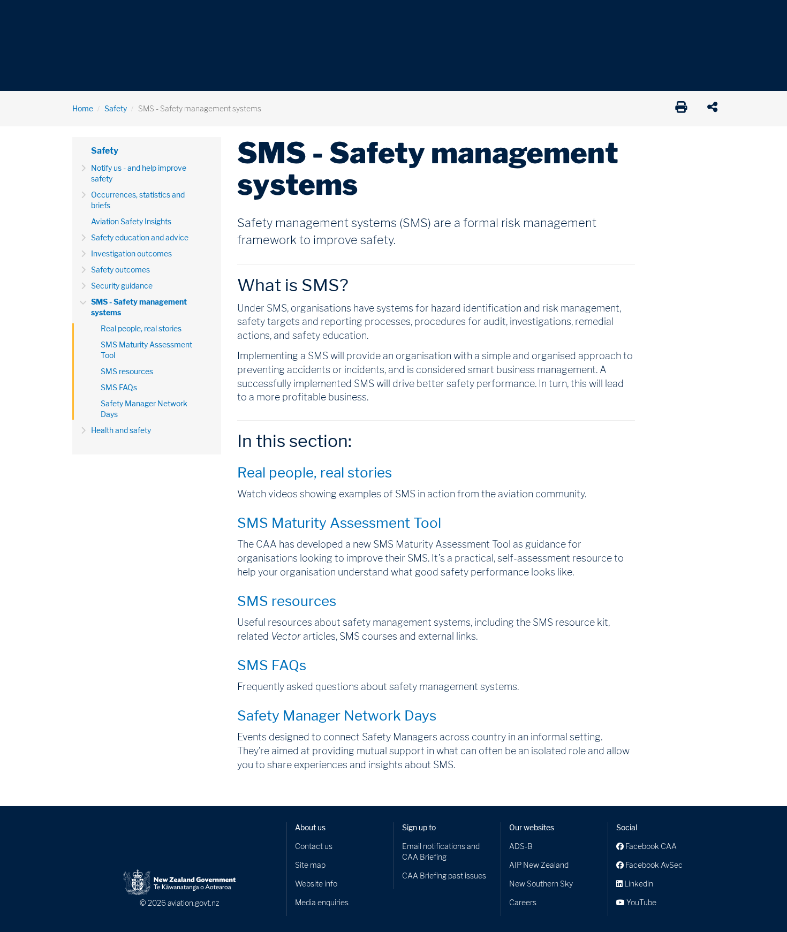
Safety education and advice (139, 237)
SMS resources (127, 371)
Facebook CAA (650, 846)
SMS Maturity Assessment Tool (146, 350)
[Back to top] (757, 902)
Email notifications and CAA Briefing (441, 851)
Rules (466, 15)
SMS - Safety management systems (139, 307)
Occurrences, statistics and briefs (138, 200)
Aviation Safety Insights (131, 221)
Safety (506, 15)
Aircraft (85, 15)
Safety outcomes (120, 269)
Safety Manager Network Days (144, 409)
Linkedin (638, 883)
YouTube (640, 902)
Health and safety (121, 430)
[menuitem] (90, 18)
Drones (228, 15)
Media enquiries (322, 902)
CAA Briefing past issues (444, 875)
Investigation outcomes (131, 253)
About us (310, 827)
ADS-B (521, 846)
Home (82, 108)
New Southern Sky (541, 883)
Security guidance (122, 285)
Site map (310, 864)
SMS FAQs (119, 387)
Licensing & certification (301, 15)
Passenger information (400, 15)
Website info (316, 883)
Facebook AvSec (653, 864)
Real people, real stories (141, 328)
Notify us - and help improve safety (138, 173)
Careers (522, 902)
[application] (715, 108)
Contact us (313, 846)
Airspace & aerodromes (157, 15)
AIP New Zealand (539, 864)
